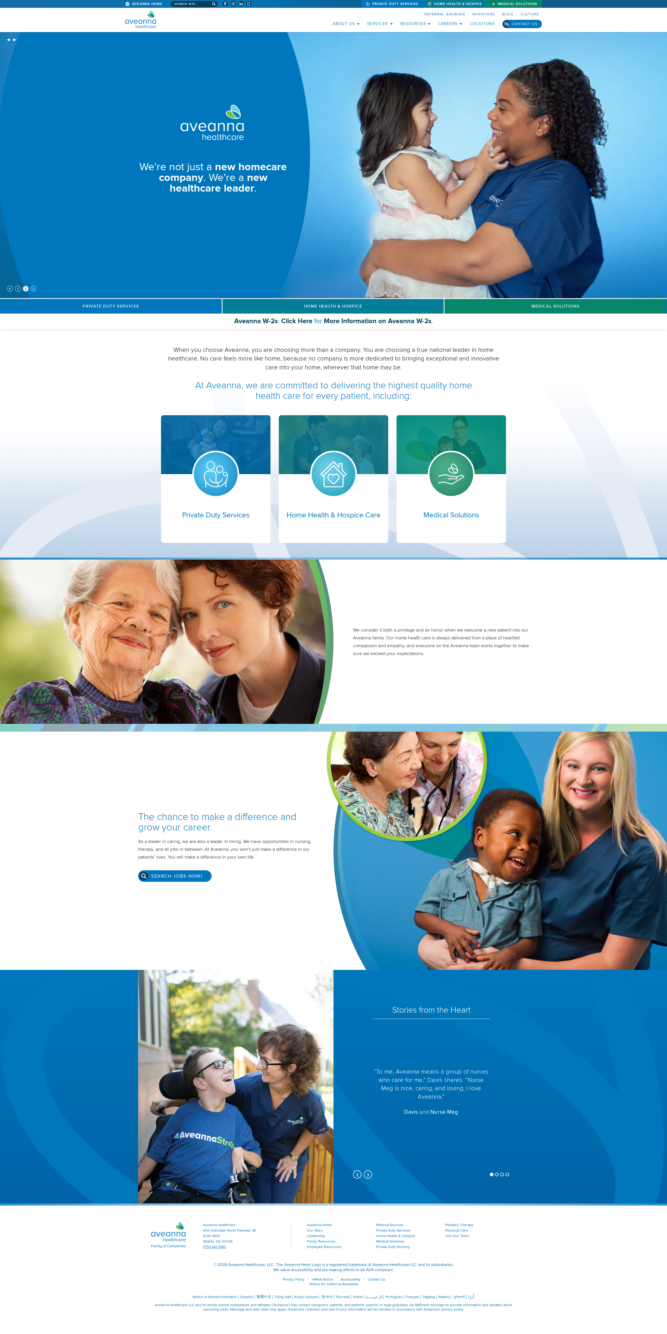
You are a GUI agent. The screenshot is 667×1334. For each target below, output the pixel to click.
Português (394, 1297)
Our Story (315, 1230)
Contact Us (524, 24)
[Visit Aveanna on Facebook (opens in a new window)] (225, 4)
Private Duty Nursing (393, 1247)
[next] (14, 40)
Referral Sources (444, 14)
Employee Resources (324, 1247)
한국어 (327, 1297)
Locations (482, 23)
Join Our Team (457, 1236)
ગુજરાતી (459, 1297)
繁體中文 (264, 1297)
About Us (344, 23)
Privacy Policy (294, 1279)
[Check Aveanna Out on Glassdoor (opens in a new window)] (248, 4)
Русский (343, 1297)
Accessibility (350, 1279)
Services (377, 23)
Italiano (444, 1297)
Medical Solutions (517, 4)
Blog (508, 14)
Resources (413, 23)
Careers (448, 23)
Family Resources (321, 1241)
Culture (530, 14)
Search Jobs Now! (176, 876)
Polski (357, 1297)
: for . (345, 323)
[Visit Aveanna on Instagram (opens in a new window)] (233, 4)
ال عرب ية (374, 1297)
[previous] (8, 40)
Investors (483, 14)
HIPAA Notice (322, 1279)
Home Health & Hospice (458, 4)
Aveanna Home (147, 4)
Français (412, 1297)
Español (246, 1297)
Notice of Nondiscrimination (215, 1297)
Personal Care (456, 1230)
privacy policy (452, 1309)
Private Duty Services (395, 4)
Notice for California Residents (334, 1284)
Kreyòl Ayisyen (306, 1297)
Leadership (316, 1236)
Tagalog (429, 1297)
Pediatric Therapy (459, 1225)
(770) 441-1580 (214, 1247)
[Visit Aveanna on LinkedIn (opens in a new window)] (241, 4)
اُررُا (471, 1297)
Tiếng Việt (283, 1297)
